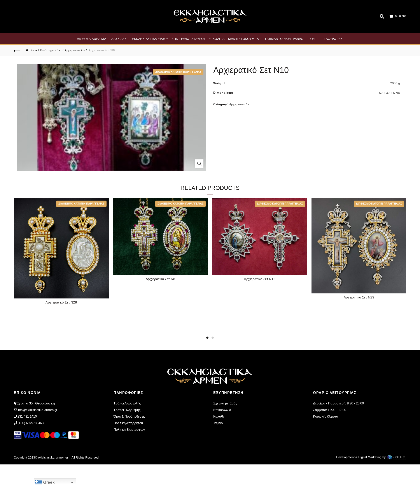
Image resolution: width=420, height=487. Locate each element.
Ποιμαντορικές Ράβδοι (284, 39)
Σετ (313, 39)
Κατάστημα (47, 50)
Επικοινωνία (222, 410)
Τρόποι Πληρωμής (127, 410)
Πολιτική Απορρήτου (128, 423)
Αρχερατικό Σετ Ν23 (359, 297)
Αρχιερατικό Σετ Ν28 (61, 302)
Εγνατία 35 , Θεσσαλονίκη (36, 403)
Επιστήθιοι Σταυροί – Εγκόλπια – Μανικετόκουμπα (215, 39)
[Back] (17, 50)
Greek (48, 482)
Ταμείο (218, 423)
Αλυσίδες (119, 39)
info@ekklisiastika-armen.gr (37, 410)
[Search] (381, 16)
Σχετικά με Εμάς (225, 403)
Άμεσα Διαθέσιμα (91, 39)
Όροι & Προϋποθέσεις (129, 416)
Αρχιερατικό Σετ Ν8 (160, 279)
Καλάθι (218, 416)
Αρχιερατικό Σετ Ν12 (259, 279)
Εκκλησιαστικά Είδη (148, 39)
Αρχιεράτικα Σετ (75, 50)
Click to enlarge (199, 163)
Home (33, 50)
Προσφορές (332, 39)
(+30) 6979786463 (31, 423)
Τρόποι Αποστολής (127, 403)
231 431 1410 (27, 416)
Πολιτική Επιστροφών (129, 429)
